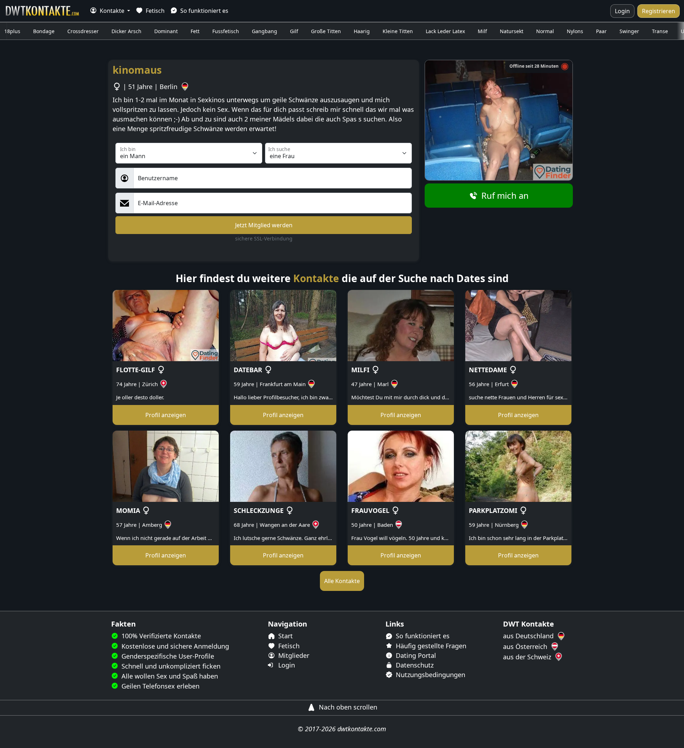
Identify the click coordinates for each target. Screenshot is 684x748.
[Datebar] (283, 325)
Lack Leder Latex (445, 31)
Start (284, 636)
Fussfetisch (225, 31)
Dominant (166, 31)
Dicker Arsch (126, 31)
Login (622, 11)
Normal (545, 31)
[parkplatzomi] (518, 465)
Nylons (575, 31)
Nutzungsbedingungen (429, 674)
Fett (195, 31)
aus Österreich (526, 646)
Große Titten (326, 31)
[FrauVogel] (401, 465)
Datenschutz (414, 665)
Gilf (294, 31)
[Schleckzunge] (283, 465)
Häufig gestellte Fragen (430, 645)
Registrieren (658, 11)
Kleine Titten (398, 31)
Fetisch (154, 11)
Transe (660, 31)
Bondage (44, 31)
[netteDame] (518, 325)
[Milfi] (401, 325)
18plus (12, 31)
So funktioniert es (203, 11)
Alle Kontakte (342, 581)
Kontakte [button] (112, 11)
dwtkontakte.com (361, 728)
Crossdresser (83, 31)
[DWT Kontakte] (42, 11)
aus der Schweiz (528, 657)
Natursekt (511, 31)
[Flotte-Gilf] (166, 325)
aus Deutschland (529, 636)
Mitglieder (292, 655)
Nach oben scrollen (347, 707)
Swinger (629, 31)
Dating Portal (415, 655)
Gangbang (264, 31)
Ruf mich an (504, 195)
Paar (601, 31)
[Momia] (166, 465)
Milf (482, 31)
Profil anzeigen (165, 415)
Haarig (362, 31)
